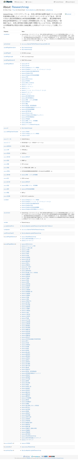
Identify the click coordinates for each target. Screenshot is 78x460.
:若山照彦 (26, 382)
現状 (6, 160)
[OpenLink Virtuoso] (26, 456)
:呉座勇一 (26, 287)
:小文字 (26, 135)
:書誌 (25, 103)
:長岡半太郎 (26, 417)
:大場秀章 (26, 293)
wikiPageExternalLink (10, 47)
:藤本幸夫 (26, 392)
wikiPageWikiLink (9, 63)
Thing (13, 10)
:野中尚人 (26, 407)
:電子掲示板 (26, 111)
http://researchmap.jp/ (27, 47)
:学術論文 (26, 119)
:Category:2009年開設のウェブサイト (33, 115)
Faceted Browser (59, 2)
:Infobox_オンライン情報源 (30, 133)
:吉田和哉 (26, 284)
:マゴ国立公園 (27, 248)
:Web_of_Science (28, 82)
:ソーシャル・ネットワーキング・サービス (34, 90)
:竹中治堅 (26, 379)
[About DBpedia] (7, 2)
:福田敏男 (26, 377)
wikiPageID (7, 53)
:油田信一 (26, 360)
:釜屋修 (25, 411)
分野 (6, 149)
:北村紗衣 (26, 276)
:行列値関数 (26, 398)
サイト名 (7, 139)
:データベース (27, 92)
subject (6, 199)
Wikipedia (28, 458)
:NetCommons (27, 79)
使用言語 (7, 146)
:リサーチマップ (27, 240)
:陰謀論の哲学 (27, 422)
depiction (7, 229)
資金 (6, 185)
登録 (6, 167)
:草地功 (25, 384)
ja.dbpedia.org (49, 10)
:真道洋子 (26, 369)
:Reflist (25, 131)
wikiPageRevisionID (9, 60)
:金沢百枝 (26, 409)
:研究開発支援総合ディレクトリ (31, 107)
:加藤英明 (26, 274)
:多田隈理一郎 (27, 291)
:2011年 (25, 63)
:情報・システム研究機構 (30, 100)
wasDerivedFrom (9, 226)
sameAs (7, 447)
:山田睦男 (26, 324)
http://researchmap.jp (27, 49)
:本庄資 (25, 343)
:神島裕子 (26, 375)
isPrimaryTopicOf (9, 233)
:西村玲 (25, 400)
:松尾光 (25, 348)
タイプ (7, 142)
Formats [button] (29, 2)
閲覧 (6, 192)
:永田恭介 (26, 358)
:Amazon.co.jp (27, 113)
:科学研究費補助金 (28, 117)
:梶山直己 (26, 352)
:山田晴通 (26, 322)
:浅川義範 (26, 363)
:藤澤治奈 (26, 394)
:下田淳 (25, 253)
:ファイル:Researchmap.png (30, 124)
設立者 (7, 182)
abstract (6, 34)
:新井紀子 (26, 101)
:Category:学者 (27, 73)
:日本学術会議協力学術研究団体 (31, 339)
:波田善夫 (26, 362)
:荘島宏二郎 (26, 386)
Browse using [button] (19, 2)
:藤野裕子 (26, 396)
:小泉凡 (25, 312)
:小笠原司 (26, 316)
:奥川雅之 (26, 303)
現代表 (7, 157)
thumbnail (7, 44)
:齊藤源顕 (26, 432)
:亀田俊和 (26, 261)
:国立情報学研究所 (28, 96)
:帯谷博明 (26, 327)
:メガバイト (26, 94)
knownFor (9, 443)
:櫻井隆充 (26, 356)
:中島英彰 (26, 257)
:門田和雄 (26, 420)
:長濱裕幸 (26, 419)
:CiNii (25, 77)
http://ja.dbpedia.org (31, 10)
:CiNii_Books (27, 122)
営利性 (7, 153)
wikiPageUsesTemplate (11, 131)
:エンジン (26, 88)
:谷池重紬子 (26, 401)
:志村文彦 (26, 331)
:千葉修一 (26, 278)
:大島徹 (25, 297)
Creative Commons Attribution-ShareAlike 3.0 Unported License (51, 458)
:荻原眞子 (26, 388)
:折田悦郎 (26, 333)
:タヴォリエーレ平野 (28, 246)
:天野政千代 (26, 301)
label (6, 222)
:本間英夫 (26, 344)
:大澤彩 (25, 299)
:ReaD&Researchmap (29, 236)
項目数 (7, 196)
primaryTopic (9, 450)
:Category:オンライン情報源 (30, 67)
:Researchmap (28, 447)
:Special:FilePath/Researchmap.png (33, 229)
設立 (6, 178)
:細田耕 (25, 381)
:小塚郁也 (26, 310)
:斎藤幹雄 (26, 335)
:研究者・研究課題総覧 (29, 105)
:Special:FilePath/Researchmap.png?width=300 (36, 44)
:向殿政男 (26, 286)
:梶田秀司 (26, 354)
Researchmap (20, 7)
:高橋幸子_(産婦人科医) (29, 428)
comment (7, 212)
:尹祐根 (25, 318)
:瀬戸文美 (26, 365)
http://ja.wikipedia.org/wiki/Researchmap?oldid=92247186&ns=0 (37, 226)
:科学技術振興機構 (28, 109)
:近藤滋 (25, 403)
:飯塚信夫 (26, 424)
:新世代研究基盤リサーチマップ (31, 238)
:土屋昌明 (26, 289)
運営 (6, 189)
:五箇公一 (26, 263)
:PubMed (26, 81)
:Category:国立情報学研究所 (30, 71)
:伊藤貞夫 (26, 265)
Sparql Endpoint (71, 2)
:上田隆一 (26, 251)
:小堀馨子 (26, 308)
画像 (6, 164)
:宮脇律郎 (26, 306)
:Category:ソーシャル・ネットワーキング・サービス (36, 69)
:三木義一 (26, 249)
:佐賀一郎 (26, 268)
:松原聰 (25, 346)
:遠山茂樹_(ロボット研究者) (30, 405)
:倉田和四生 (26, 270)
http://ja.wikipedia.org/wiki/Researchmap (31, 233)
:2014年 (25, 65)
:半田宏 (25, 280)
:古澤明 (25, 282)
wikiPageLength (8, 56)
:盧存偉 (25, 367)
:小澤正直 (26, 314)
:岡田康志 (26, 325)
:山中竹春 (26, 320)
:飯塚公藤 (26, 426)
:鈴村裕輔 (26, 415)
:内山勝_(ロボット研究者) (30, 272)
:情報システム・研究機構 (30, 120)
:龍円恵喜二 (26, 434)
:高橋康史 (26, 430)
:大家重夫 (26, 295)
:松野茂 (25, 350)
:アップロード (27, 84)
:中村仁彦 (26, 259)
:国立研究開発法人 (28, 98)
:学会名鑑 (26, 305)
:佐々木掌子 (26, 267)
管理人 (7, 171)
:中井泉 (25, 255)
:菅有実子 (26, 390)
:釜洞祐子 (26, 413)
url (6, 128)
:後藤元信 (26, 329)
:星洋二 (25, 341)
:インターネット (27, 86)
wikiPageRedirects (10, 236)
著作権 (7, 174)
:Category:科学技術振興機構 (30, 75)
